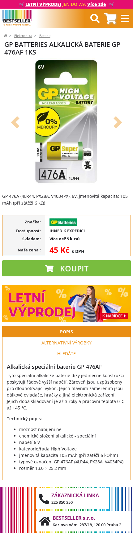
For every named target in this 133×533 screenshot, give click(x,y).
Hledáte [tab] (66, 353)
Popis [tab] (66, 332)
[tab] (110, 18)
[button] (15, 122)
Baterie (44, 36)
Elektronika (23, 36)
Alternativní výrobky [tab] (66, 343)
